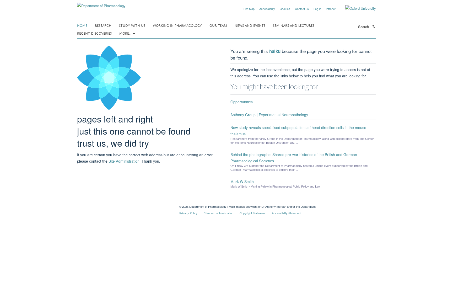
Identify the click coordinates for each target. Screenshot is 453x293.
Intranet (331, 9)
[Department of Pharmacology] (101, 3)
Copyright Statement (253, 213)
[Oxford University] (356, 8)
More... (125, 32)
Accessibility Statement (286, 213)
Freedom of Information (218, 213)
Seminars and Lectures (293, 25)
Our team (218, 25)
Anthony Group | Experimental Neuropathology (269, 114)
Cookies (285, 9)
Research (103, 25)
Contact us (302, 9)
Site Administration (124, 161)
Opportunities (241, 101)
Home (82, 25)
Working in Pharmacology (177, 25)
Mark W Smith (242, 181)
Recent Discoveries (94, 32)
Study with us (132, 25)
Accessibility (267, 9)
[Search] (373, 26)
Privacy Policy (188, 213)
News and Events (250, 25)
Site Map (249, 9)
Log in (317, 9)
